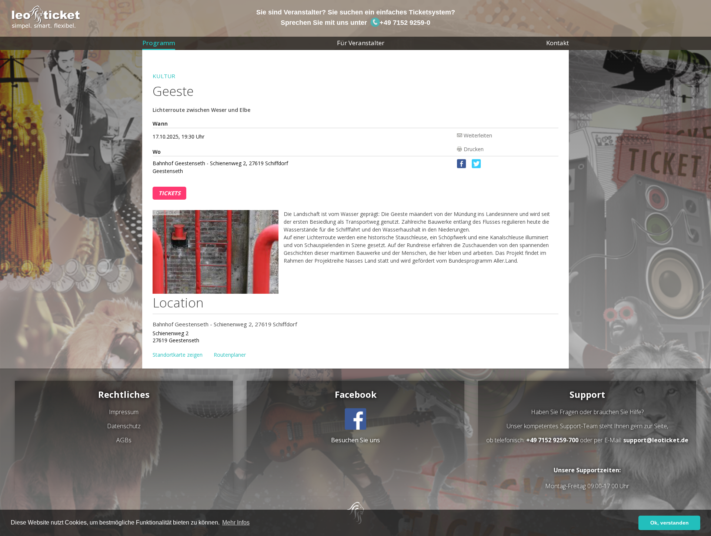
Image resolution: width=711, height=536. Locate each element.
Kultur (164, 76)
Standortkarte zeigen (178, 354)
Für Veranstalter (360, 43)
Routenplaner (230, 354)
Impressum (123, 412)
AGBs (123, 440)
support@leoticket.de (655, 440)
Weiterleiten (478, 135)
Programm (158, 43)
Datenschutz (124, 426)
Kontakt (557, 43)
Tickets (169, 193)
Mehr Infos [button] (236, 522)
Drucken (474, 149)
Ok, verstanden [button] (669, 523)
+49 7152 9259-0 (404, 22)
